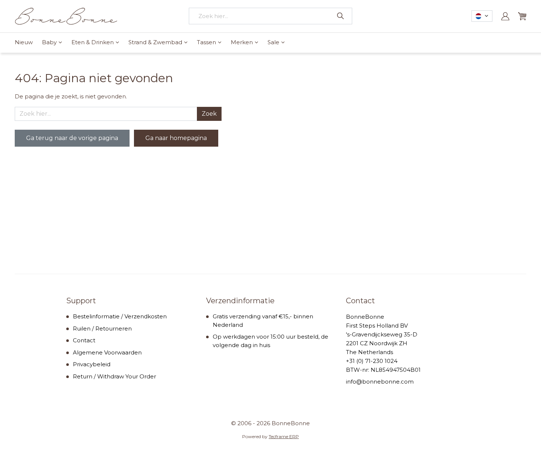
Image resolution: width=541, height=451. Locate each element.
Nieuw (24, 42)
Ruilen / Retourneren (102, 328)
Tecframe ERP (284, 436)
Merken (242, 42)
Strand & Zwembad (155, 42)
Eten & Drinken (92, 42)
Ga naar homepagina (176, 137)
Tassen (206, 42)
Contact (84, 340)
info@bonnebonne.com (380, 381)
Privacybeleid (91, 364)
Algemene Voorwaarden (107, 352)
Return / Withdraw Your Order (114, 376)
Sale (273, 42)
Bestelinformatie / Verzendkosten (120, 316)
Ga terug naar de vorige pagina (72, 137)
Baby (49, 42)
